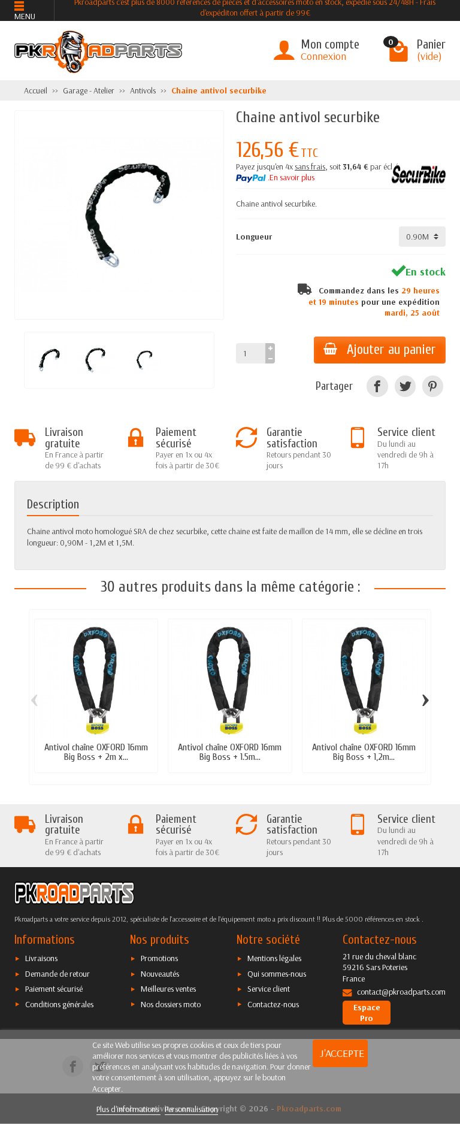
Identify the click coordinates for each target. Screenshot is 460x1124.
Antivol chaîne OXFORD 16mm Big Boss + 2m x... (96, 751)
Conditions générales (59, 1004)
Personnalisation (191, 1109)
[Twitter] (405, 385)
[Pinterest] (432, 385)
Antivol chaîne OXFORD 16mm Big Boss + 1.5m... (230, 751)
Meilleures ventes (168, 988)
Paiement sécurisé (54, 988)
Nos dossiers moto (171, 1004)
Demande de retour (57, 973)
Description (53, 504)
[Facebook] (377, 385)
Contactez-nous (273, 1004)
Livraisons (41, 958)
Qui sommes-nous (276, 973)
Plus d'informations (128, 1109)
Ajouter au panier (391, 350)
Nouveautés (160, 973)
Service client (268, 988)
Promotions (159, 958)
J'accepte (342, 1053)
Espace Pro (366, 1012)
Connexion (323, 56)
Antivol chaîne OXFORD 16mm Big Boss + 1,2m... (364, 751)
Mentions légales (274, 958)
